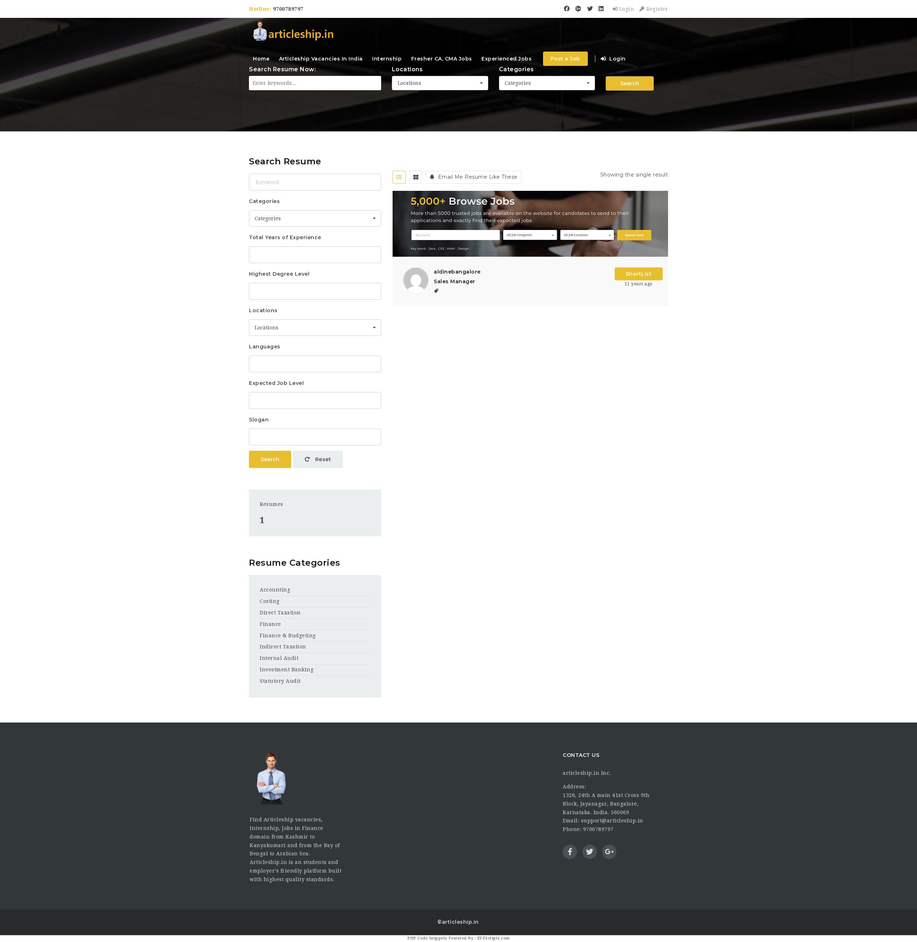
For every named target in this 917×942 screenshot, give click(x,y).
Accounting (275, 590)
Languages (264, 346)
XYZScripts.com (493, 938)
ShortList (639, 274)
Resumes (271, 504)
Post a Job (565, 58)
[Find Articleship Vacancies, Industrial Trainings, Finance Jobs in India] (293, 31)
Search (270, 459)
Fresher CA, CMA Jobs (441, 58)
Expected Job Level (276, 383)
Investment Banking (286, 669)
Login (626, 9)
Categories (264, 201)
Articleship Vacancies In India (321, 58)
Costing (270, 601)
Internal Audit (279, 658)
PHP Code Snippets (427, 938)
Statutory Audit (280, 681)
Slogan (259, 419)
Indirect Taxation (283, 646)
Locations (263, 310)
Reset (322, 459)
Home (261, 58)
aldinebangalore (457, 272)
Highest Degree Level (279, 274)
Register (656, 9)
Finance (270, 624)
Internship (387, 58)
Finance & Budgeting (288, 635)
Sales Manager (454, 281)
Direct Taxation (280, 612)
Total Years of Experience (285, 237)
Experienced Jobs (506, 58)
